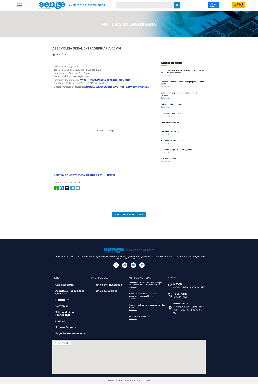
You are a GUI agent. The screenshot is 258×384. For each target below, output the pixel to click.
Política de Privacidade (108, 284)
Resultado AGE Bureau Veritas (172, 140)
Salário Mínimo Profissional (64, 313)
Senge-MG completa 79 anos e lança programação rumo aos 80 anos (143, 295)
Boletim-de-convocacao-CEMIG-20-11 (78, 175)
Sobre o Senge (64, 327)
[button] (19, 5)
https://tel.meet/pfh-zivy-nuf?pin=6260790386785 (117, 86)
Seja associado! (64, 284)
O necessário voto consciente (172, 113)
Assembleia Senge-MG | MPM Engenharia (177, 150)
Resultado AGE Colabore (170, 131)
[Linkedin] (142, 265)
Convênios (61, 306)
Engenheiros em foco (68, 333)
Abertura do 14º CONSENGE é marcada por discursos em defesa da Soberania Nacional (182, 72)
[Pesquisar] (177, 5)
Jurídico (60, 321)
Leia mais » (165, 76)
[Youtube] (133, 265)
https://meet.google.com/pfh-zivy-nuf (105, 79)
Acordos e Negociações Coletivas (69, 292)
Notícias (60, 299)
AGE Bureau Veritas (168, 159)
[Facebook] (124, 265)
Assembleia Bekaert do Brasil (172, 122)
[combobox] (145, 5)
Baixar (111, 175)
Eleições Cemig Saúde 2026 (171, 104)
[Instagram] (116, 265)
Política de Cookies (105, 290)
